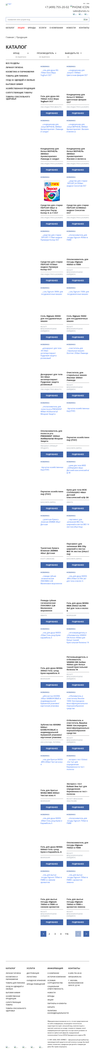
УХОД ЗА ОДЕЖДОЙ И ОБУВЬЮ (20, 80)
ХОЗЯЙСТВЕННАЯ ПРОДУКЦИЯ (20, 88)
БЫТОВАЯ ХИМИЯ (14, 84)
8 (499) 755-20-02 (75, 973)
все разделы (12, 63)
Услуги (42, 27)
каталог (10, 27)
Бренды (32, 27)
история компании (57, 977)
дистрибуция (33, 973)
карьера (51, 1007)
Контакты (84, 27)
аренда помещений (36, 984)
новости (71, 27)
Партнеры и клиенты (57, 1003)
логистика (32, 977)
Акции (21, 27)
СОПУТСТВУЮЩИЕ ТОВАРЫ (19, 93)
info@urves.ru (74, 977)
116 (66, 933)
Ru (84, 3)
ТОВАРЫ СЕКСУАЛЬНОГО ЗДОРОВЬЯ (18, 98)
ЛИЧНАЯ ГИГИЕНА (14, 67)
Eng (88, 3)
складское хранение (36, 980)
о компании (56, 27)
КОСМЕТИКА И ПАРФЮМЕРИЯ (20, 72)
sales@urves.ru (81, 10)
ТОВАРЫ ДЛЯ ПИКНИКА (17, 76)
